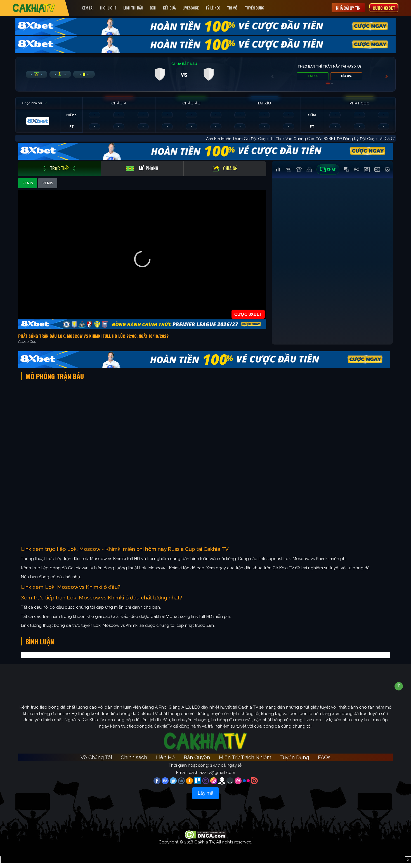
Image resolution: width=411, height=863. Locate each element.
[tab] (59, 168)
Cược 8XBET (384, 8)
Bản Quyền (197, 757)
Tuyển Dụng (254, 8)
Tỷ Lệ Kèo (213, 8)
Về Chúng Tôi (96, 757)
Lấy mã (205, 793)
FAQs (324, 757)
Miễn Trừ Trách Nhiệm (245, 757)
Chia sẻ (230, 168)
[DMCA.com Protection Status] (205, 834)
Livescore (191, 8)
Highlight (108, 8)
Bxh (153, 8)
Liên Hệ (165, 757)
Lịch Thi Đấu (133, 8)
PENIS (27, 183)
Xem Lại (87, 8)
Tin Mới (232, 8)
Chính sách (134, 757)
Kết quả (169, 8)
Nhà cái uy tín (348, 8)
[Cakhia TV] (34, 8)
